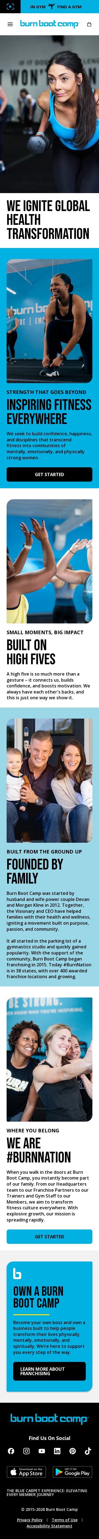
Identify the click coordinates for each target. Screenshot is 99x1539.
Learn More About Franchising (42, 1371)
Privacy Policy (30, 1520)
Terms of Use (65, 1520)
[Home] (49, 24)
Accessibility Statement (49, 1526)
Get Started (49, 474)
